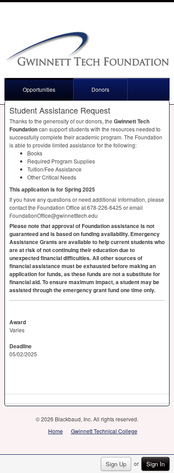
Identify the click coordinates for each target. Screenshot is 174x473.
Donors (100, 89)
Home (55, 431)
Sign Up (116, 464)
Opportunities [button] (39, 89)
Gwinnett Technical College (104, 431)
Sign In (155, 464)
